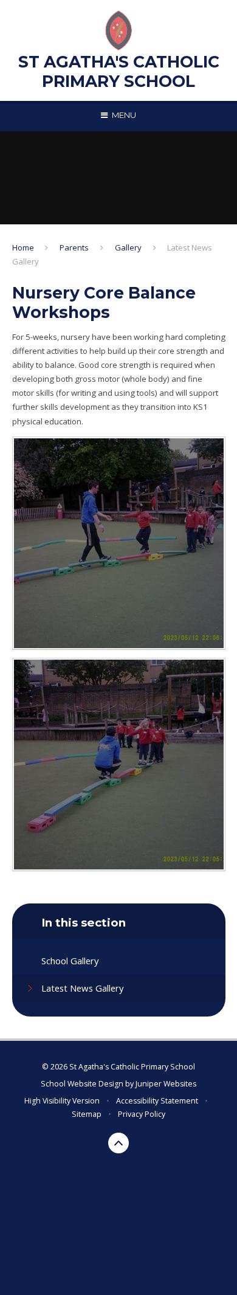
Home (23, 247)
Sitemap (86, 1114)
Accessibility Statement (157, 1101)
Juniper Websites (166, 1084)
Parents (74, 247)
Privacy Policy (141, 1114)
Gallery (128, 247)
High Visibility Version (62, 1101)
